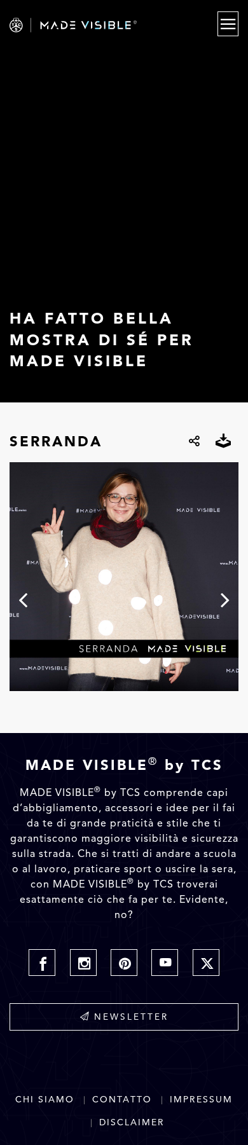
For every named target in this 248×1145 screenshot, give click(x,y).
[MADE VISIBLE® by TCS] (90, 25)
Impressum (201, 1099)
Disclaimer (132, 1122)
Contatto (122, 1099)
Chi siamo (44, 1099)
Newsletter (131, 1016)
